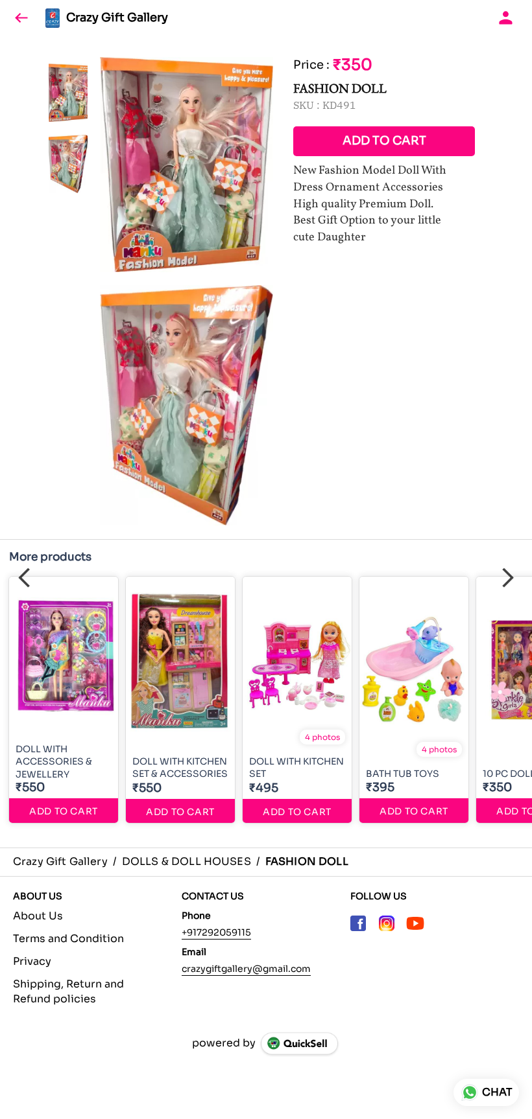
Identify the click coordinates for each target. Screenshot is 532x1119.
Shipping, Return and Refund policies (68, 991)
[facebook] (358, 923)
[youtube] (415, 923)
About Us (38, 916)
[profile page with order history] (506, 18)
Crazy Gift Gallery (117, 18)
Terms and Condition (68, 938)
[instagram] (386, 923)
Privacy (32, 961)
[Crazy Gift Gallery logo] (52, 18)
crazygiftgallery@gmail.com (246, 969)
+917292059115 (216, 932)
